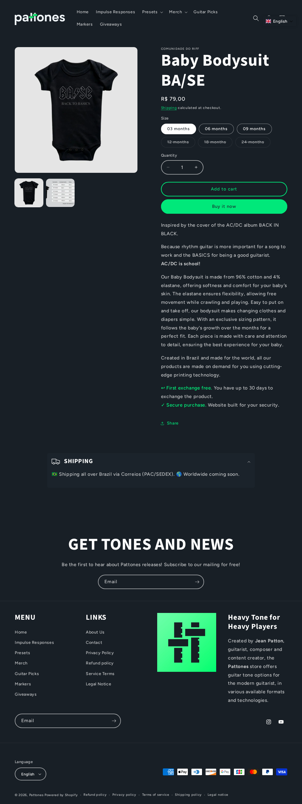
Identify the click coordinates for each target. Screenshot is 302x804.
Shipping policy (188, 795)
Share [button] (173, 423)
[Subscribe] (197, 582)
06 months (216, 128)
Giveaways (26, 694)
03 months (178, 128)
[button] (152, 12)
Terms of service (155, 795)
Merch (21, 663)
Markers (23, 684)
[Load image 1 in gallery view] (29, 193)
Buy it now (224, 206)
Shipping (169, 108)
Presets (22, 652)
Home (21, 632)
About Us (95, 632)
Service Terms (100, 673)
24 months (256, 143)
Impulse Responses (34, 642)
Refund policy (100, 663)
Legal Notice (98, 684)
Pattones (36, 795)
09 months (254, 128)
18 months (218, 143)
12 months (181, 143)
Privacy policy (124, 795)
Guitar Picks (27, 673)
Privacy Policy (100, 652)
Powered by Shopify (61, 795)
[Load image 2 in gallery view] (60, 193)
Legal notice (218, 795)
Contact (94, 642)
